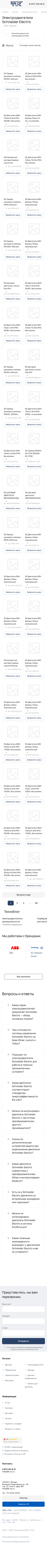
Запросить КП (23, 1504)
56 (36, 903)
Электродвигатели (35, 1365)
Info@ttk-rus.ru (8, 1472)
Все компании (23, 976)
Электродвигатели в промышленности (12, 920)
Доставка (9, 1413)
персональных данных (34, 1347)
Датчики (8, 1365)
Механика (9, 1380)
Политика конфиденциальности (16, 1541)
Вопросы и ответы (13, 1429)
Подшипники (10, 1370)
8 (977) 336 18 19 (36, 4)
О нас (7, 1403)
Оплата (8, 1418)
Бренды (31, 1370)
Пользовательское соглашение (15, 1537)
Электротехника (12, 1375)
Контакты (9, 1408)
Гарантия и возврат (13, 1424)
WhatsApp (23, 1498)
